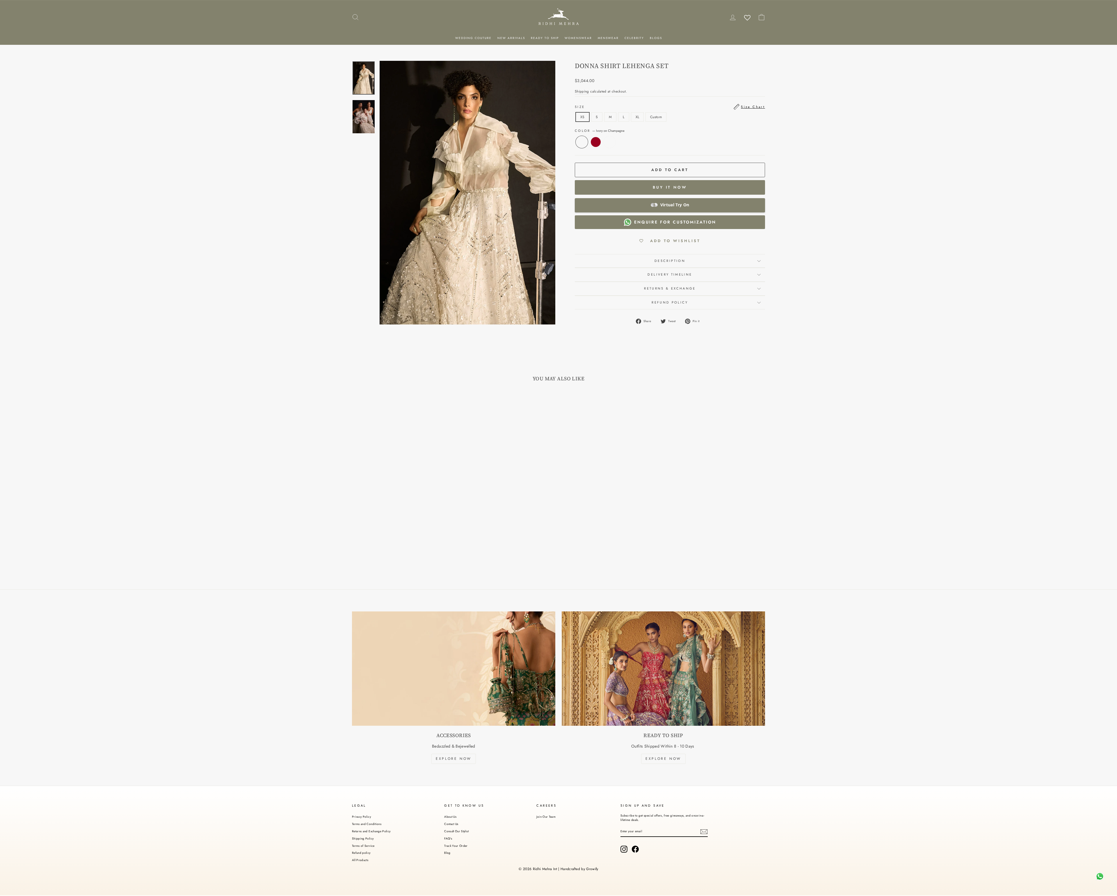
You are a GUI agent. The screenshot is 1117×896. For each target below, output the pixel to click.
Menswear (608, 38)
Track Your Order (456, 846)
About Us (450, 817)
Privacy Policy (361, 817)
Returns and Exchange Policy (371, 831)
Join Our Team (546, 817)
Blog (447, 853)
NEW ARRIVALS (511, 38)
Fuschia (610, 142)
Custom (656, 117)
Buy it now (670, 187)
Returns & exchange (670, 288)
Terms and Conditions (366, 824)
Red (596, 142)
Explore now (663, 758)
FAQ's (448, 838)
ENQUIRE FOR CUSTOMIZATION (675, 222)
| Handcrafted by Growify (578, 869)
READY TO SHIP (545, 38)
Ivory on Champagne (582, 142)
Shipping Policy (362, 838)
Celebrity (634, 38)
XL (637, 117)
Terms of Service (363, 846)
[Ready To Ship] (663, 668)
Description (669, 260)
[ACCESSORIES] (453, 668)
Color (600, 131)
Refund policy (361, 853)
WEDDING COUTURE (473, 38)
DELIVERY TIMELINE (670, 274)
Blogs (656, 38)
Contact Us (451, 824)
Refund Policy (670, 302)
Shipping (582, 91)
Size (670, 106)
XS (582, 117)
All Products (360, 860)
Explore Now (454, 758)
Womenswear (578, 38)
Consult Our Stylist (456, 831)
